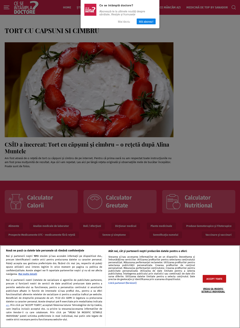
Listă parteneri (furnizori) (122, 283)
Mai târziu (124, 21)
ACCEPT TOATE (214, 278)
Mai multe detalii (27, 274)
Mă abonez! (146, 21)
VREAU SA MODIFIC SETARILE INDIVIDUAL (213, 290)
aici (7, 305)
